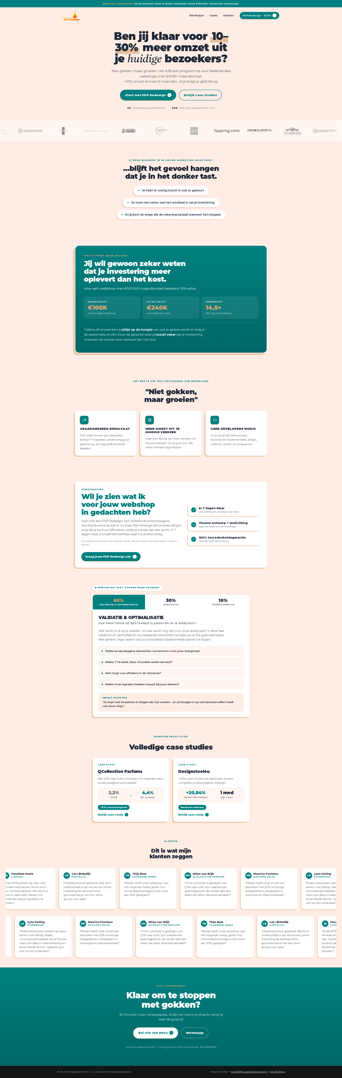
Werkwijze (196, 15)
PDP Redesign (259, 15)
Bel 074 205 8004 (155, 1033)
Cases (213, 15)
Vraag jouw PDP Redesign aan (110, 556)
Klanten (228, 15)
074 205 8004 (277, 1072)
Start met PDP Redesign (148, 95)
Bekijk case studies (200, 95)
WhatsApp (195, 1033)
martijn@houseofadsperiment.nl (249, 1072)
